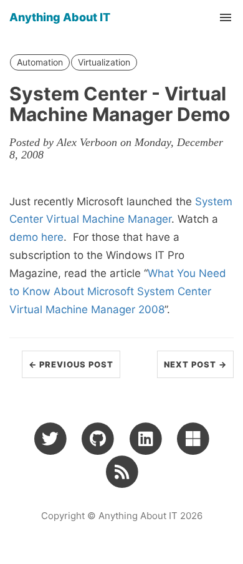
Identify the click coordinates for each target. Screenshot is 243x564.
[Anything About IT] (122, 471)
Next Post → (195, 364)
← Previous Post (71, 364)
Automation (40, 62)
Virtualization (104, 62)
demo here (36, 237)
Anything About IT (59, 17)
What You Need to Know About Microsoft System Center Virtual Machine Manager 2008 (117, 291)
